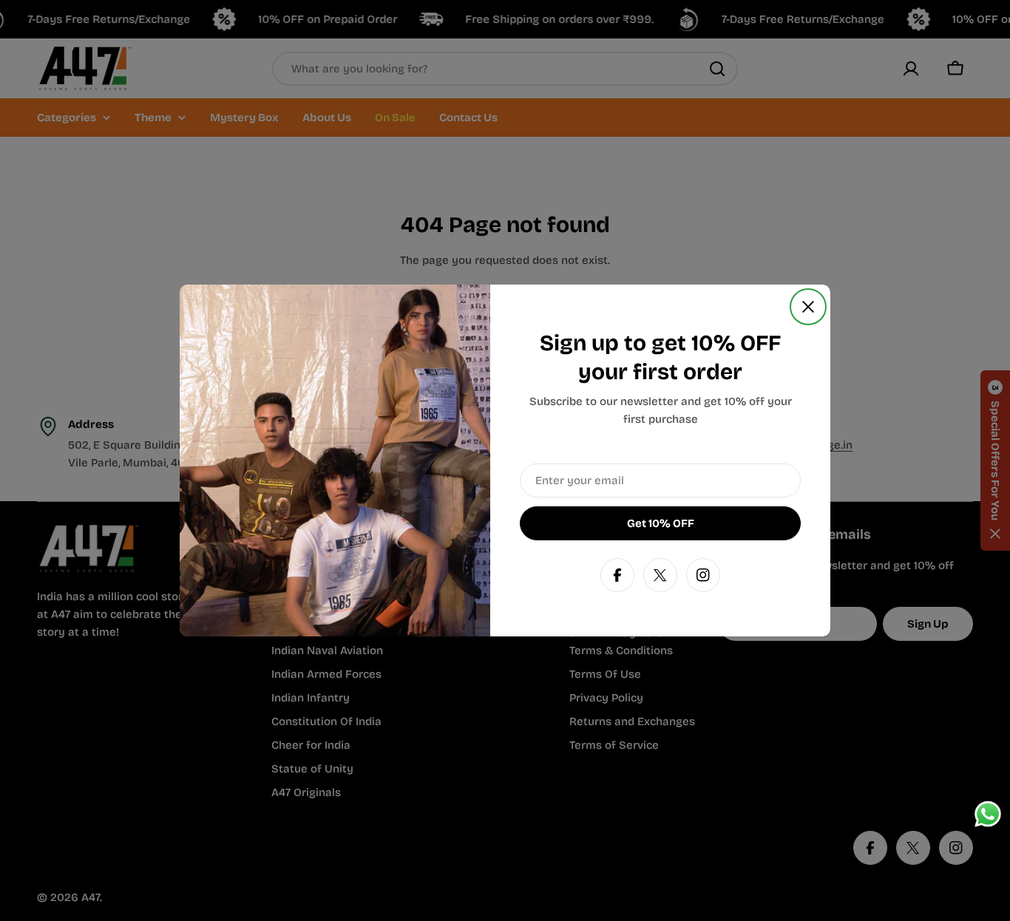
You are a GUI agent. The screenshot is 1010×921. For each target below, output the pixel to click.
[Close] (808, 307)
